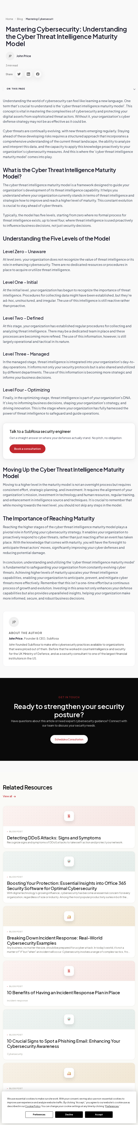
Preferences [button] (112, 1106)
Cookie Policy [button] (32, 1106)
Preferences (39, 1114)
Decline (69, 1114)
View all (7, 796)
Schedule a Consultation (69, 739)
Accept (99, 1114)
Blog (20, 18)
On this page (16, 88)
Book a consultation (27, 448)
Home (9, 18)
